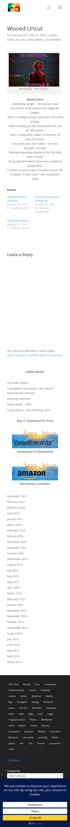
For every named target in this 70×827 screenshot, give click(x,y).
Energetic (22, 702)
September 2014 (17, 627)
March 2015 (14, 593)
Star (21, 743)
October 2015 (15, 553)
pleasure (29, 731)
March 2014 (14, 662)
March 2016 (14, 525)
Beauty (26, 684)
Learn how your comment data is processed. (35, 355)
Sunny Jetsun (19, 35)
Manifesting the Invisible (17, 198)
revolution (55, 731)
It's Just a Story (25, 39)
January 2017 (15, 519)
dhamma (36, 696)
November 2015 (17, 547)
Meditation (46, 719)
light (31, 713)
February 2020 (16, 507)
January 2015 (15, 605)
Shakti (55, 737)
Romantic (13, 737)
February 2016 (16, 530)
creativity (45, 690)
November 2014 (17, 616)
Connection (50, 684)
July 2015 (12, 570)
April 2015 (13, 587)
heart (11, 713)
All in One (13, 684)
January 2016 (15, 536)
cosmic (32, 690)
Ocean (33, 725)
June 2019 (13, 513)
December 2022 (17, 496)
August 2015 (15, 564)
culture (12, 696)
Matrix (33, 719)
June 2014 (13, 645)
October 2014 (15, 622)
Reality (41, 731)
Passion (46, 725)
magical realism (17, 719)
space (12, 743)
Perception (14, 731)
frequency (51, 707)
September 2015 (17, 559)
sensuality (28, 737)
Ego (11, 702)
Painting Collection (18, 399)
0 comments (53, 39)
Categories (13, 771)
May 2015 (13, 582)
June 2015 (13, 576)
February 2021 (16, 502)
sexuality (42, 737)
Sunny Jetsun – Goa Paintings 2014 (28, 410)
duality (49, 696)
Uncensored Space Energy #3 (46, 198)
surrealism (54, 743)
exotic (12, 707)
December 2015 (17, 542)
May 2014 (13, 650)
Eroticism (48, 702)
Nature (22, 725)
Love (40, 713)
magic (50, 713)
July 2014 (12, 639)
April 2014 (13, 656)
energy (35, 702)
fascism (23, 707)
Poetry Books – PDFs (19, 404)
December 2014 (17, 610)
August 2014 (15, 633)
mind (11, 725)
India (21, 713)
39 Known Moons (18, 220)
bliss (37, 684)
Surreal (41, 743)
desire (24, 696)
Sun (30, 743)
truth (11, 749)
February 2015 (16, 599)
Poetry (39, 39)
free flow (36, 707)
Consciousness (16, 690)
